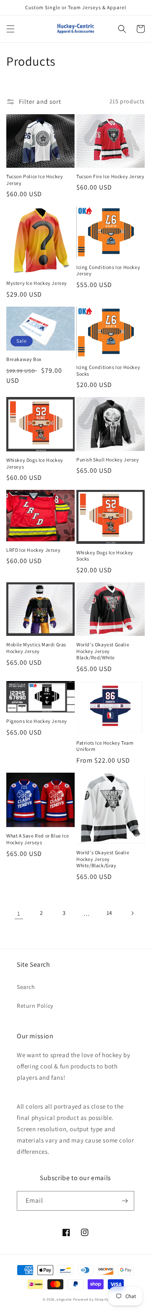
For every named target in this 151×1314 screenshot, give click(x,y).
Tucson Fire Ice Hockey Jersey (110, 176)
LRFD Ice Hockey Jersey (33, 550)
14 (109, 913)
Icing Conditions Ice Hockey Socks (108, 370)
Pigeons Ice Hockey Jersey (36, 721)
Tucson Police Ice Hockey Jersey (34, 179)
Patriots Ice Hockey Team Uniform (104, 746)
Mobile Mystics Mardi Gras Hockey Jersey (36, 647)
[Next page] (132, 913)
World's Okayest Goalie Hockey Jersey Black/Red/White (102, 651)
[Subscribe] (124, 1201)
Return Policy (35, 1005)
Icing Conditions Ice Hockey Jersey (108, 270)
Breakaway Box (24, 359)
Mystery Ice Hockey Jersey (36, 283)
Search (26, 987)
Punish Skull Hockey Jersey (107, 459)
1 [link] (19, 913)
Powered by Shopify (91, 1299)
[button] (10, 29)
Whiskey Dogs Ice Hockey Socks (104, 555)
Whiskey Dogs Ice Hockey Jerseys (34, 463)
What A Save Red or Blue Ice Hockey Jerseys (37, 838)
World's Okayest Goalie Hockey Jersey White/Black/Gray (102, 858)
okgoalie (64, 1299)
